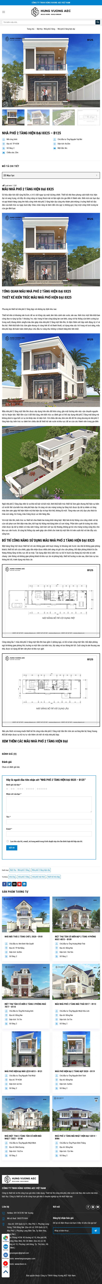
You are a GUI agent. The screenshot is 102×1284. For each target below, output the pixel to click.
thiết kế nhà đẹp (54, 877)
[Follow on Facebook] (88, 1207)
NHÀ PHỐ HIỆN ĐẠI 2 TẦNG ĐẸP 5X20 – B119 (75, 1071)
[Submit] (97, 22)
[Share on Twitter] (9, 884)
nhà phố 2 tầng (23, 877)
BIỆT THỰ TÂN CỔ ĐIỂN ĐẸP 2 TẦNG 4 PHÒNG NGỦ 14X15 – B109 (75, 938)
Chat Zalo (5, 1250)
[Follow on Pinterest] (93, 1207)
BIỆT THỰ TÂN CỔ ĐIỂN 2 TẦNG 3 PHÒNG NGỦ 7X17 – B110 (25, 1005)
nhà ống (12, 877)
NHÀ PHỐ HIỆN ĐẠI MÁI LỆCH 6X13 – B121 (23, 1071)
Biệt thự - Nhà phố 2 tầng (46, 29)
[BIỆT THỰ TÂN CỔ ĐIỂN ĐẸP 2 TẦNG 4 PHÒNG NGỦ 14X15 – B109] (76, 914)
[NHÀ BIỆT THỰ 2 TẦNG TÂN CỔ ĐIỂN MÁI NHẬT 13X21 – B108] (26, 1114)
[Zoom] (5, 104)
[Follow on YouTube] (98, 1207)
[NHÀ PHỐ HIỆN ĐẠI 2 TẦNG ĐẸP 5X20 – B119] (76, 1049)
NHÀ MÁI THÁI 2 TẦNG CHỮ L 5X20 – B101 (24, 936)
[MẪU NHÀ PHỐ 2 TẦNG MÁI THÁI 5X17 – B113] (76, 982)
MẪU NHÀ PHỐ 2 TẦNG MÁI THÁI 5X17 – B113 (75, 1004)
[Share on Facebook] (4, 884)
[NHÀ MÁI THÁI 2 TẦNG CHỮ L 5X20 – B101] (26, 914)
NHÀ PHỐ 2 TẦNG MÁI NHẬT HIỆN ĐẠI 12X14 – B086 (76, 1137)
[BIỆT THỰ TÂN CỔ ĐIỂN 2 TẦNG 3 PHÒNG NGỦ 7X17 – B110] (26, 982)
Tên (8, 817)
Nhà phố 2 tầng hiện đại (66, 29)
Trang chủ (30, 29)
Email (9, 829)
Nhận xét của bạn (13, 794)
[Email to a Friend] (14, 884)
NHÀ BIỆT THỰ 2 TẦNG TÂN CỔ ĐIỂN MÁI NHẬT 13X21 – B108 (23, 1137)
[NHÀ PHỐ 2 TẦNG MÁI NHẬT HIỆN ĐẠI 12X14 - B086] (76, 1114)
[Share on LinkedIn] (24, 884)
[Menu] (3, 12)
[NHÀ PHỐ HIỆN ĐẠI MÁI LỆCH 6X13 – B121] (26, 1049)
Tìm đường (6, 1241)
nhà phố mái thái (38, 877)
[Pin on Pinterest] (19, 884)
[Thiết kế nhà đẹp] (51, 12)
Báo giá (5, 1267)
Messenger (5, 1258)
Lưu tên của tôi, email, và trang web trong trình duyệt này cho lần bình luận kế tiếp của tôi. (46, 841)
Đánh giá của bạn (13, 785)
